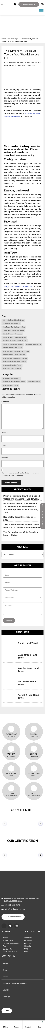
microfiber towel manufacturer (13, 344)
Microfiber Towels (34, 382)
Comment (6, 402)
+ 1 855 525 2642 (12, 905)
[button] (40, 824)
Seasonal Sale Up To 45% (43, 516)
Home (5, 938)
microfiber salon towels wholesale (14, 341)
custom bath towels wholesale (13, 330)
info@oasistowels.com (15, 909)
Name (4, 433)
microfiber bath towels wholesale (14, 337)
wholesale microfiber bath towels (14, 362)
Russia (28, 946)
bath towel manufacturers (11, 323)
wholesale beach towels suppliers (15, 358)
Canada (28, 940)
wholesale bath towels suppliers (14, 355)
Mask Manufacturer (10, 952)
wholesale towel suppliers (12, 368)
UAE (27, 952)
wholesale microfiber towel (12, 365)
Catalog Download (29, 4)
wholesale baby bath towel (12, 348)
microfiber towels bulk (33, 344)
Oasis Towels (7, 39)
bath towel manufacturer (11, 378)
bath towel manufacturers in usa (14, 327)
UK (26, 949)
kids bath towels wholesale (12, 334)
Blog (15, 39)
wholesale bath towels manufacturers (16, 351)
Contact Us (7, 949)
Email (4, 445)
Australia (28, 938)
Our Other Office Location (13, 917)
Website (5, 458)
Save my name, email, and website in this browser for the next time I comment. (21, 474)
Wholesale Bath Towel (10, 385)
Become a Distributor (11, 943)
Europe (28, 943)
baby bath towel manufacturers (13, 320)
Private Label (7, 940)
